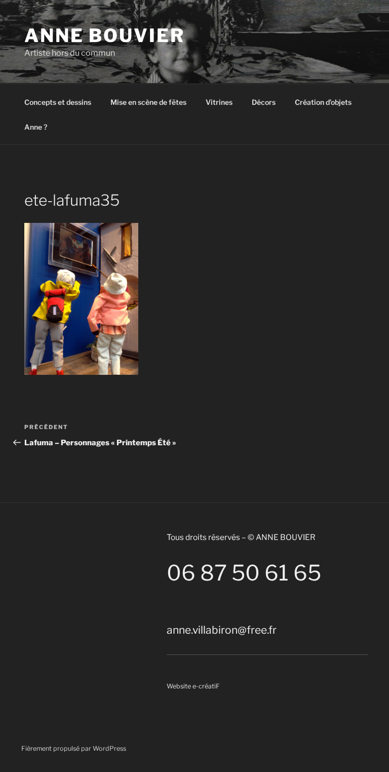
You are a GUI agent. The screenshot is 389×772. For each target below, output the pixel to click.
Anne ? (35, 127)
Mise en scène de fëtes (148, 102)
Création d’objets (323, 102)
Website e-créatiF (193, 686)
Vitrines (219, 102)
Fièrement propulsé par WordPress (73, 748)
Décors (264, 102)
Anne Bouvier (104, 35)
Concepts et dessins (57, 102)
